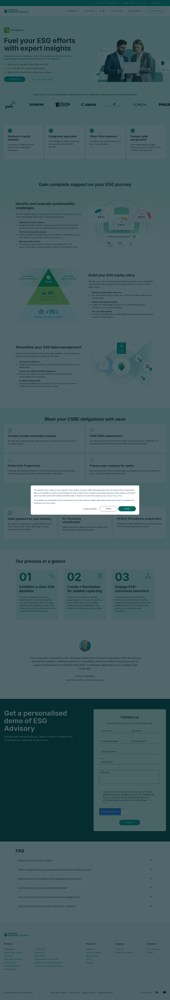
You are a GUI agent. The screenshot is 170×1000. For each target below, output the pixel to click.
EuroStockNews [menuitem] (11, 966)
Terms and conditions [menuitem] (58, 993)
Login (143, 3)
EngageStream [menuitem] (10, 969)
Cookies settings (89, 509)
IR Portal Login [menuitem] (153, 949)
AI (100, 11)
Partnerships (111, 3)
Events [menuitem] (89, 959)
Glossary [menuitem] (90, 962)
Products (73, 11)
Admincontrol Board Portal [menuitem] (46, 959)
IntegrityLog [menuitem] (39, 956)
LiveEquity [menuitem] (8, 956)
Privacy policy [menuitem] (74, 993)
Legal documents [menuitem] (88, 993)
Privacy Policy (117, 496)
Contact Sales (128, 3)
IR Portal (90, 11)
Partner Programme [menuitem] (124, 952)
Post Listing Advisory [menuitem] (13, 959)
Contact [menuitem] (150, 952)
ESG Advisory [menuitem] (10, 962)
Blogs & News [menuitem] (92, 956)
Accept (127, 509)
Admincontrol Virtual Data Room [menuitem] (48, 966)
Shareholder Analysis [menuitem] (13, 952)
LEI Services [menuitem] (39, 949)
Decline (108, 509)
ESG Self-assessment (42, 79)
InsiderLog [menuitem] (39, 952)
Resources (134, 11)
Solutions (116, 11)
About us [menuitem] (119, 949)
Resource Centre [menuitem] (93, 952)
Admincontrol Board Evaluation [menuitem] (48, 962)
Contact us (15, 79)
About (98, 3)
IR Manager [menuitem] (9, 949)
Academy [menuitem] (90, 949)
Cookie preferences (105, 993)
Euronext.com (146, 993)
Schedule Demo (156, 11)
